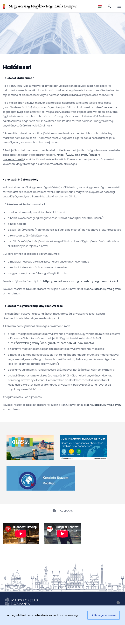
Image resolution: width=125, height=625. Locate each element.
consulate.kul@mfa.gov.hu (104, 289)
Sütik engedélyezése (103, 615)
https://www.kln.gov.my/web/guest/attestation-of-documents (50, 343)
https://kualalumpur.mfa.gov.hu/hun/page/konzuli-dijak (81, 281)
